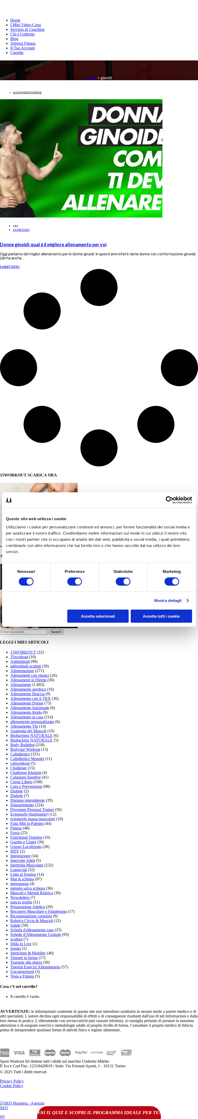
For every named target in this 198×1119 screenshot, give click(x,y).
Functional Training (26, 837)
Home (15, 20)
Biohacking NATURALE (31, 740)
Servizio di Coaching (27, 29)
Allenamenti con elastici (29, 675)
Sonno (15, 948)
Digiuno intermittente (27, 800)
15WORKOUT (23, 652)
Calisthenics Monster (27, 758)
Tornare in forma (24, 957)
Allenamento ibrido (26, 712)
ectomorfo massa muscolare (32, 819)
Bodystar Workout (25, 749)
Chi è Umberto (22, 34)
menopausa (19, 883)
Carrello (16, 52)
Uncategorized (22, 971)
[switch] (74, 581)
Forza (15, 833)
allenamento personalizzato (32, 721)
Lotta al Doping (23, 874)
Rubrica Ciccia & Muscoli (31, 920)
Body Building (22, 745)
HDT (14, 851)
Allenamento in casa (26, 717)
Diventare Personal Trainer (32, 809)
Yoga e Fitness (22, 976)
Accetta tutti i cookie (161, 616)
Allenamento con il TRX (30, 698)
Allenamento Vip (24, 726)
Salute (15, 925)
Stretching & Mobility (28, 953)
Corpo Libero (21, 782)
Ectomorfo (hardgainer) (29, 814)
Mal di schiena (22, 879)
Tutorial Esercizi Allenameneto (35, 967)
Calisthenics (20, 754)
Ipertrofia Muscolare (26, 865)
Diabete (16, 791)
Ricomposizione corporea (31, 916)
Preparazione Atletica (27, 907)
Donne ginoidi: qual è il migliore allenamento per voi (53, 244)
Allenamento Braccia (27, 694)
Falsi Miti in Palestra (27, 823)
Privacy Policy (12, 1081)
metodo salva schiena (27, 888)
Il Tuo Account (22, 48)
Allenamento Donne (27, 92)
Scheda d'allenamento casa (32, 930)
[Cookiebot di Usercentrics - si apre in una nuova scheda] (169, 500)
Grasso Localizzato (26, 846)
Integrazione (20, 856)
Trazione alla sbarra (26, 962)
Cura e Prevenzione (26, 786)
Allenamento (20, 684)
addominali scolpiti (25, 666)
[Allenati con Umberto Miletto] (39, 627)
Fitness (16, 828)
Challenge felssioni (25, 772)
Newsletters (19, 897)
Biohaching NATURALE (31, 735)
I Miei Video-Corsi (25, 25)
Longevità (18, 870)
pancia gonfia (21, 902)
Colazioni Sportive (25, 777)
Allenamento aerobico (28, 689)
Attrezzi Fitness (23, 43)
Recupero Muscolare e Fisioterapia (38, 911)
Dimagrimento (22, 805)
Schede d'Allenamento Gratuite (35, 934)
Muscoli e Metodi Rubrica (31, 893)
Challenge (18, 768)
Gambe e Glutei (23, 842)
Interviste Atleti (22, 860)
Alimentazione (22, 671)
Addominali (20, 661)
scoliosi (16, 939)
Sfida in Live (20, 944)
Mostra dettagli (168, 600)
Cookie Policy (11, 1086)
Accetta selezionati (98, 616)
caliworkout (20, 763)
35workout (19, 657)
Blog (14, 39)
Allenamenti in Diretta (28, 680)
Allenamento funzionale (29, 708)
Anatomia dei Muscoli (28, 731)
